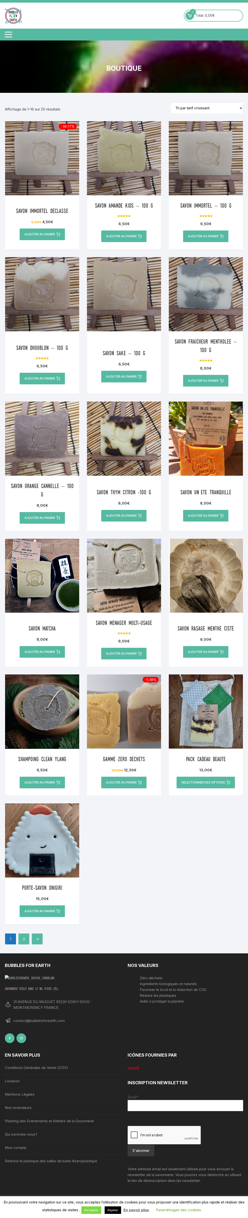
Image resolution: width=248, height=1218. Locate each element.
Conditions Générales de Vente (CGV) (36, 1067)
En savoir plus (136, 1210)
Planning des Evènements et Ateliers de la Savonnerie (49, 1121)
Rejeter (113, 1210)
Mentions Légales (20, 1094)
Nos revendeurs (18, 1107)
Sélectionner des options (203, 782)
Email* (133, 1097)
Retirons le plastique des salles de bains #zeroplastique (51, 1161)
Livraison (12, 1081)
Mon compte (15, 1147)
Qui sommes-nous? (21, 1134)
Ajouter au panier (39, 234)
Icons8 (133, 1067)
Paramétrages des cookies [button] (178, 1210)
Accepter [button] (91, 1210)
